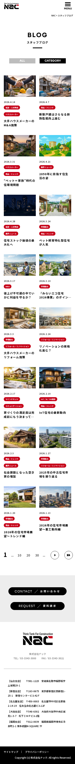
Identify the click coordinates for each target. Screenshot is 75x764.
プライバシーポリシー (37, 751)
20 (28, 555)
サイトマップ (11, 751)
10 (19, 555)
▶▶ (68, 555)
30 (37, 555)
